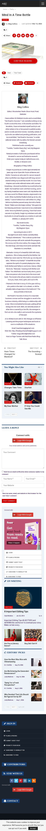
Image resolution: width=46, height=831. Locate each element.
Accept (33, 828)
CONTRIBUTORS (16, 764)
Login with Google (25, 440)
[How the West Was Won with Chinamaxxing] (36, 662)
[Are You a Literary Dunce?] (13, 635)
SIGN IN (10, 723)
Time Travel (17, 73)
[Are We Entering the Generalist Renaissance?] (36, 674)
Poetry (5, 19)
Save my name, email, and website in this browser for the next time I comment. (21, 495)
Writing (8, 607)
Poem (9, 73)
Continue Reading (23, 61)
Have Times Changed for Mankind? (9, 354)
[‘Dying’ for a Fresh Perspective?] (36, 686)
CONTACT (12, 801)
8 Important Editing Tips (16, 611)
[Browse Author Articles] (23, 98)
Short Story (30, 639)
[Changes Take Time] (13, 379)
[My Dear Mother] (13, 397)
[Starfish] (33, 379)
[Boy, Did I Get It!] (33, 635)
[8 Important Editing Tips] (23, 598)
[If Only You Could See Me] (33, 397)
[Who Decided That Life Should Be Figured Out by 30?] (36, 697)
